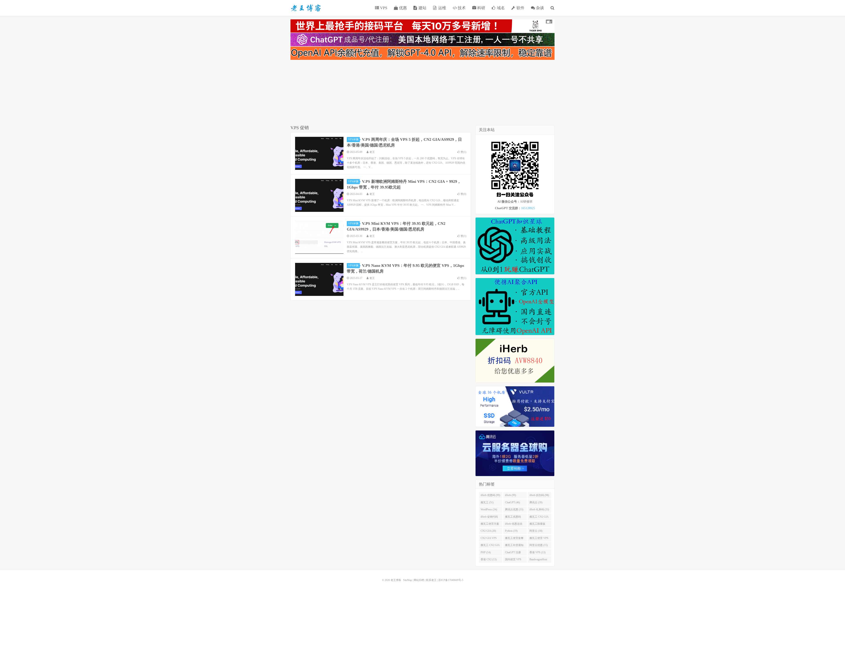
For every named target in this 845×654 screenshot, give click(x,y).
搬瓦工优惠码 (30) (513, 517)
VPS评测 (353, 139)
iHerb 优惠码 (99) (490, 495)
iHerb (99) (510, 495)
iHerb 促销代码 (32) (489, 517)
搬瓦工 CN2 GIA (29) (539, 517)
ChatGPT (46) (512, 502)
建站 (421, 8)
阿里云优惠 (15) (538, 545)
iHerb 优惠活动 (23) (513, 524)
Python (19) (511, 530)
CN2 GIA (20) (488, 530)
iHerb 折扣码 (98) (539, 495)
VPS (383, 8)
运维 (441, 8)
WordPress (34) (489, 509)
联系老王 (431, 580)
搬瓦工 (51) (487, 502)
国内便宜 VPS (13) (513, 560)
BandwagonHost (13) (538, 560)
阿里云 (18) (535, 530)
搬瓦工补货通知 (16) (514, 546)
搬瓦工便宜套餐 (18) (514, 539)
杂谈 (539, 8)
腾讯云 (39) (535, 502)
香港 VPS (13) (537, 552)
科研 (480, 8)
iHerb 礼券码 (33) (539, 509)
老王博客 (305, 7)
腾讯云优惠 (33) (514, 509)
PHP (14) (486, 552)
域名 (500, 8)
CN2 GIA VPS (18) (489, 539)
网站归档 (419, 580)
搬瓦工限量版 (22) (537, 524)
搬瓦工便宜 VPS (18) (538, 539)
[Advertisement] (422, 93)
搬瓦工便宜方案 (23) (490, 524)
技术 (461, 8)
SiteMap (407, 580)
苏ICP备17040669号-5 (450, 580)
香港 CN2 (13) (489, 559)
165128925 (528, 208)
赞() (463, 152)
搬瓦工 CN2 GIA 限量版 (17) (490, 546)
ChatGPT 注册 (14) (513, 553)
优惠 (402, 8)
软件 (519, 8)
